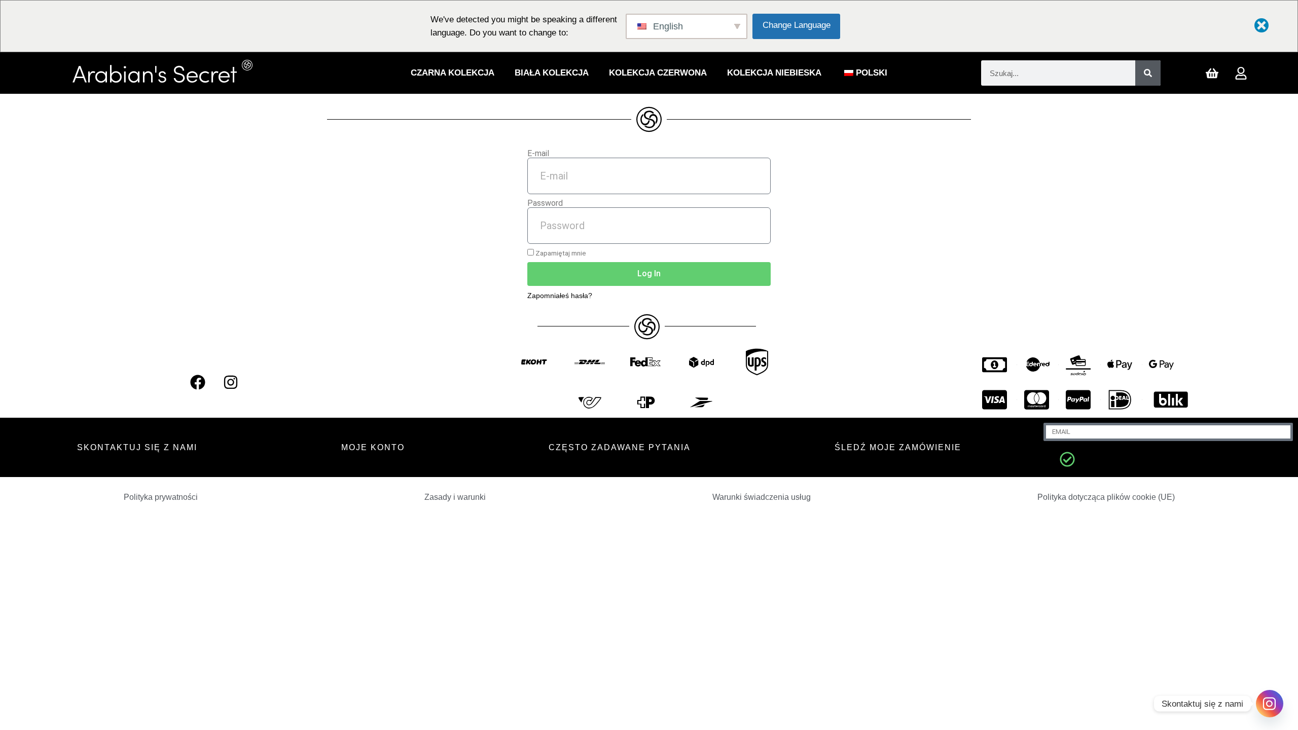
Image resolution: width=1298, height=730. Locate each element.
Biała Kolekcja (552, 73)
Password (545, 203)
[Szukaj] (1148, 73)
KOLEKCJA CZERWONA (658, 73)
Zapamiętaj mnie (560, 253)
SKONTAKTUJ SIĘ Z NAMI (137, 447)
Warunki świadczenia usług (761, 497)
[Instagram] (230, 382)
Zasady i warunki (455, 497)
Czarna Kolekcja (452, 73)
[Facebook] (198, 382)
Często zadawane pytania (620, 447)
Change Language (797, 25)
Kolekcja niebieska (774, 73)
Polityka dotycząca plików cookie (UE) (1106, 497)
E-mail (538, 154)
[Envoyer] (1067, 459)
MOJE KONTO (373, 447)
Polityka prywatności (161, 497)
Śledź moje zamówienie (898, 447)
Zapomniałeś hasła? (559, 296)
